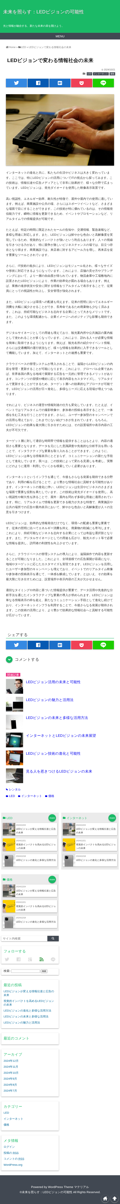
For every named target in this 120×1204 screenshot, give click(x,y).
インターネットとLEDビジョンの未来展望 (61, 736)
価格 (112, 74)
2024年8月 (10, 1084)
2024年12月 (11, 1060)
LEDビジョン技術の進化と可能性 (53, 753)
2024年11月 (11, 1066)
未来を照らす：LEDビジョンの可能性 (43, 11)
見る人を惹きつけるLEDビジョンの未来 (59, 771)
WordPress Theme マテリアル (68, 1187)
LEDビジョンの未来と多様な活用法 (26, 1016)
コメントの (14, 1158)
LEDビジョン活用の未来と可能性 (53, 682)
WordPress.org (13, 1164)
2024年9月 (10, 1078)
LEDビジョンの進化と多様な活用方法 (36, 860)
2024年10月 (11, 1072)
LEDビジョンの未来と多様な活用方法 (57, 718)
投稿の (11, 1152)
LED (89, 74)
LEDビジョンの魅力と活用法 (49, 700)
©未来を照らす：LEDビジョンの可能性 (46, 1192)
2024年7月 (10, 1090)
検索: (7, 970)
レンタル (13, 789)
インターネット (101, 74)
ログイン (9, 1146)
